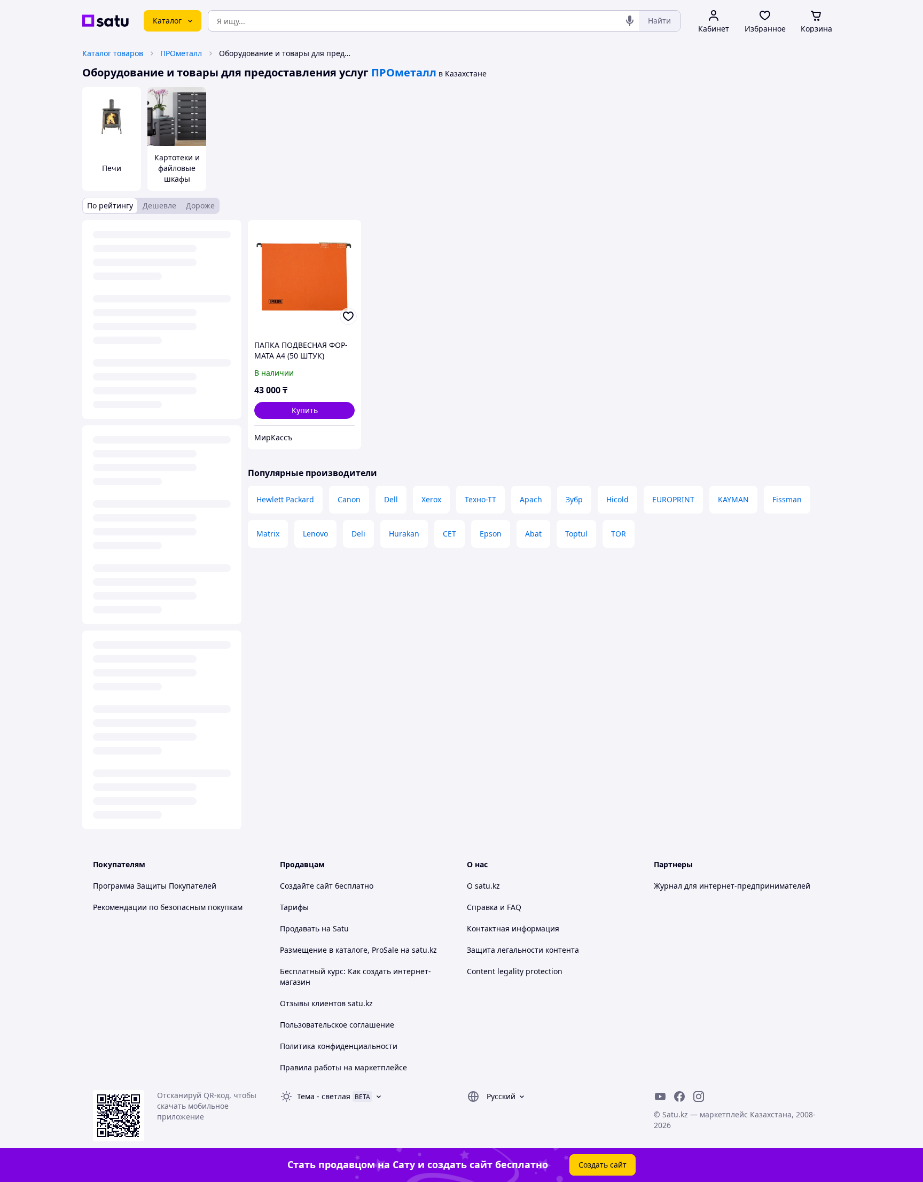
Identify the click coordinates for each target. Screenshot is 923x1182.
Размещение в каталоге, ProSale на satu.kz (358, 950)
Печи (111, 168)
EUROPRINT (673, 499)
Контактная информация (513, 928)
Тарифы (294, 907)
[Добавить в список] (348, 316)
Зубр (574, 499)
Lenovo (315, 533)
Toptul (576, 533)
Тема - (323, 1096)
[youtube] (660, 1096)
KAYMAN (733, 499)
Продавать (299, 928)
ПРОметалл (181, 53)
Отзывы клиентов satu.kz (326, 1003)
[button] (304, 410)
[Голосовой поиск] (630, 21)
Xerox (431, 499)
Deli (358, 533)
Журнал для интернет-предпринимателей (732, 886)
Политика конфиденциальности (338, 1046)
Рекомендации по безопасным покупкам (168, 907)
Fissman (787, 499)
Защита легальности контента (523, 950)
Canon (349, 499)
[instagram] (698, 1096)
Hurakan (404, 533)
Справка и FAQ (494, 907)
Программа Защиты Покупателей (154, 886)
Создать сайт (602, 1165)
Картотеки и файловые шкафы (177, 168)
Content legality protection (514, 971)
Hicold (617, 499)
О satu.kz (483, 886)
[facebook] (679, 1096)
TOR (618, 533)
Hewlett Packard (285, 499)
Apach (531, 499)
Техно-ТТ (480, 499)
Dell (391, 499)
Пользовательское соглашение (337, 1025)
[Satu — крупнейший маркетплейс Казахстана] (105, 20)
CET (449, 533)
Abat (533, 533)
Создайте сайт (306, 886)
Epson (491, 533)
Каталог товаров (112, 53)
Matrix (267, 533)
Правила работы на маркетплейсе (343, 1067)
